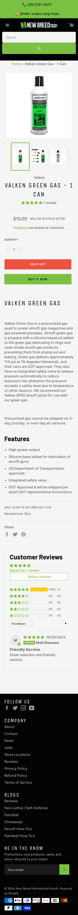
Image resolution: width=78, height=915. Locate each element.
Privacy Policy (15, 768)
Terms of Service (18, 782)
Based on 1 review (24, 570)
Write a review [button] (39, 576)
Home (16, 64)
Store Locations (17, 754)
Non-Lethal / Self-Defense (26, 808)
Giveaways (13, 822)
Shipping (20, 228)
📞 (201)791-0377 (37, 4)
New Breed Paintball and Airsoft (37, 888)
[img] (34, 637)
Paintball (11, 815)
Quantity (11, 239)
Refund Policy (15, 775)
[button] (32, 203)
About (9, 726)
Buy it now (38, 279)
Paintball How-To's (19, 836)
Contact (11, 733)
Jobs (8, 747)
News (9, 740)
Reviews (11, 761)
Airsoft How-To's (18, 829)
